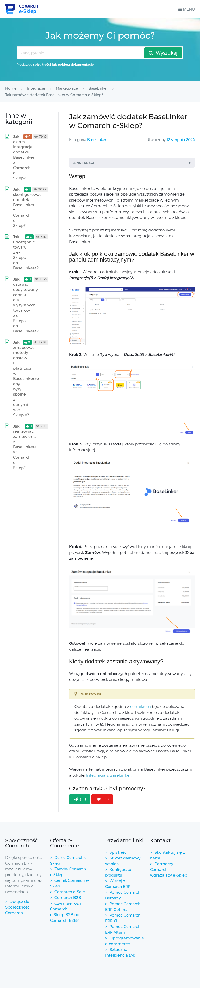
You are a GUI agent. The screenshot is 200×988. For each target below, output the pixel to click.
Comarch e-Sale (69, 891)
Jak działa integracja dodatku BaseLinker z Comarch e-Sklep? (23, 157)
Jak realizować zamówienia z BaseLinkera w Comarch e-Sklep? (25, 447)
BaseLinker (96, 139)
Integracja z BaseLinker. (109, 775)
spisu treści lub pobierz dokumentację (63, 64)
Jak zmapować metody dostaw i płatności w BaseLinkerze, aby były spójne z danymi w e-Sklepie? (26, 378)
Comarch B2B (67, 897)
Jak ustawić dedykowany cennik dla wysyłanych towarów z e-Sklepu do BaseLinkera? (25, 305)
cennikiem (140, 706)
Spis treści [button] (83, 163)
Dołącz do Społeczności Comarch (17, 907)
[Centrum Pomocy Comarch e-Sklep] (21, 9)
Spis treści (119, 852)
